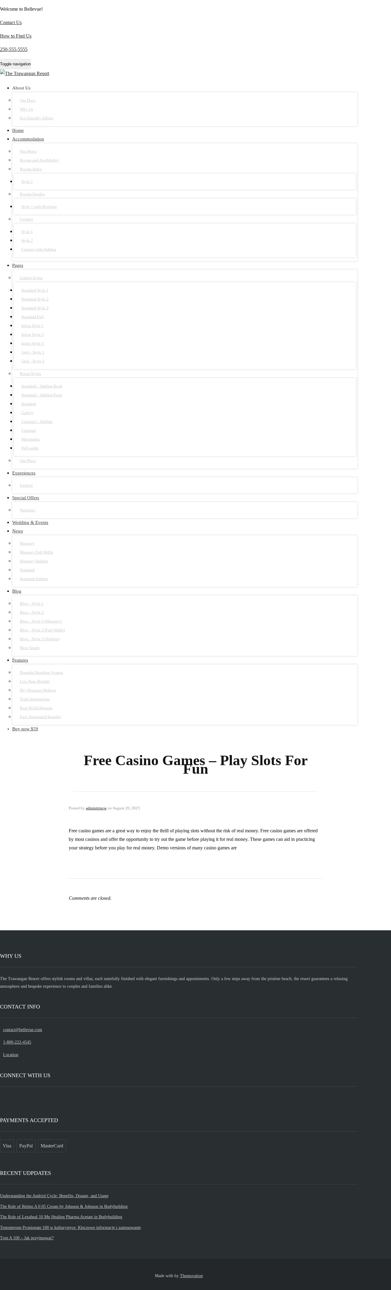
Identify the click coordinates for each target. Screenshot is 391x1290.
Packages (27, 510)
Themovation (191, 1276)
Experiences (23, 473)
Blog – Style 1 (32, 603)
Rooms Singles (32, 194)
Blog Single (30, 647)
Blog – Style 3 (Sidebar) (40, 639)
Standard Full (32, 316)
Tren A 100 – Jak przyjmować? (27, 1238)
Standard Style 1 (35, 290)
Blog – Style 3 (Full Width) (42, 630)
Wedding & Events (30, 522)
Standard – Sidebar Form (41, 395)
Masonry (27, 543)
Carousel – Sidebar (37, 421)
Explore (26, 485)
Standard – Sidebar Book (42, 386)
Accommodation (28, 138)
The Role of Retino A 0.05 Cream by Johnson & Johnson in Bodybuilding (64, 1206)
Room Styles (30, 373)
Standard (28, 404)
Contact (26, 219)
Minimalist (30, 439)
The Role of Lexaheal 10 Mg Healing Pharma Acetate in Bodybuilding (61, 1217)
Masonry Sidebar (34, 561)
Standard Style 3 (35, 308)
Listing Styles (31, 277)
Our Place (28, 100)
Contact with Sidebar (38, 249)
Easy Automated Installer (40, 716)
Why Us (26, 109)
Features (20, 660)
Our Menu (28, 151)
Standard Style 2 (35, 299)
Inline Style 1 (32, 325)
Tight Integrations (35, 699)
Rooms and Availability (39, 160)
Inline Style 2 (32, 334)
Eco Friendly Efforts (36, 118)
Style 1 (27, 181)
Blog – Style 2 (32, 612)
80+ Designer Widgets (38, 690)
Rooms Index (31, 169)
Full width (29, 448)
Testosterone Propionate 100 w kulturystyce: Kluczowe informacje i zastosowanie (70, 1227)
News (17, 531)
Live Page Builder (35, 681)
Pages (17, 265)
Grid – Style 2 (32, 361)
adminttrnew (96, 808)
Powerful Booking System (41, 672)
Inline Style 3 (32, 343)
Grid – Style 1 (32, 352)
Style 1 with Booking (39, 206)
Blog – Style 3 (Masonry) (41, 621)
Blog (16, 591)
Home (18, 130)
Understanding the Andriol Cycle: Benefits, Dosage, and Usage (54, 1196)
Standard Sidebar (34, 578)
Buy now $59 (25, 728)
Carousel (28, 430)
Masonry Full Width (36, 552)
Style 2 (27, 240)
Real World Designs (36, 708)
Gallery (27, 412)
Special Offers (25, 497)
